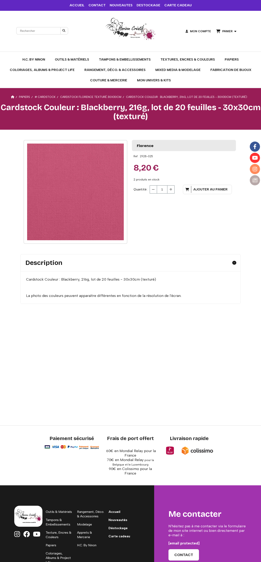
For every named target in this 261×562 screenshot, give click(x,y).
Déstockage (118, 528)
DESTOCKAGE (148, 5)
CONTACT (97, 5)
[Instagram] (255, 169)
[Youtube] (255, 158)
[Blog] (255, 180)
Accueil (114, 512)
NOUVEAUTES (121, 5)
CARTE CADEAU (178, 5)
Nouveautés (117, 520)
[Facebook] (255, 147)
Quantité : (141, 189)
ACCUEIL (77, 5)
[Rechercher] (64, 30)
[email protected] (184, 543)
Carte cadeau (119, 536)
